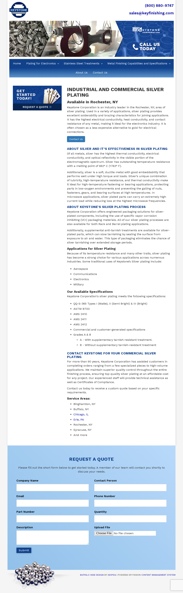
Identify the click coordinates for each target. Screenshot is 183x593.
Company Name (27, 480)
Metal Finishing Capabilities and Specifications (137, 63)
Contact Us (100, 72)
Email (20, 496)
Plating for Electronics (41, 63)
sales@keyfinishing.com (151, 13)
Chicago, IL (81, 414)
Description (24, 527)
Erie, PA (78, 419)
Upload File (102, 527)
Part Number (25, 511)
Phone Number (104, 496)
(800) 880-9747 (159, 5)
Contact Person (105, 480)
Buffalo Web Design (92, 575)
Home (17, 63)
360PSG (112, 575)
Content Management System (158, 575)
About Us (82, 72)
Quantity (100, 511)
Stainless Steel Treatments (81, 63)
